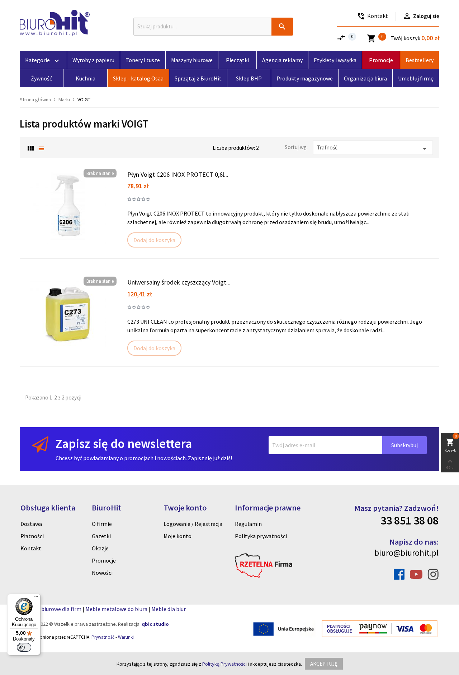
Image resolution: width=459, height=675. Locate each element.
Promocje (104, 560)
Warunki (126, 637)
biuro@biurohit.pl (406, 552)
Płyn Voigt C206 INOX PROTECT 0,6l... (177, 174)
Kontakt (30, 548)
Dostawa (31, 523)
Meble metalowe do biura (116, 608)
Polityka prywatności (261, 536)
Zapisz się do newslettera (124, 443)
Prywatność (102, 637)
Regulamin (248, 523)
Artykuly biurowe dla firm (50, 608)
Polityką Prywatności (224, 664)
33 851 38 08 (409, 520)
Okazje (100, 548)
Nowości (102, 572)
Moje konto (177, 536)
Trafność (373, 148)
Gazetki (101, 536)
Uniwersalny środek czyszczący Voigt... (179, 282)
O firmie (102, 523)
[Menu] (36, 598)
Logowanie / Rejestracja (193, 523)
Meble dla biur (168, 608)
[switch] (24, 647)
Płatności (32, 536)
